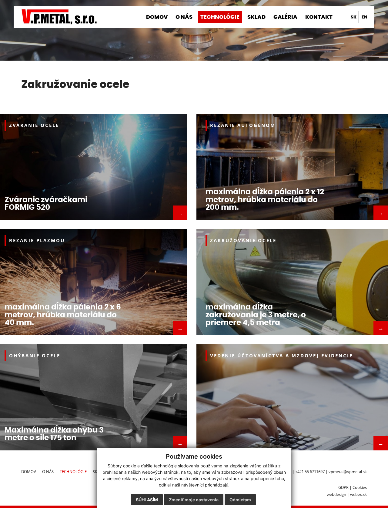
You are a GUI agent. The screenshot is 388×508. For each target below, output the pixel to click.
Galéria (285, 17)
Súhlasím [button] (147, 499)
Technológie (219, 17)
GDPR (343, 487)
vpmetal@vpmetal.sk (348, 471)
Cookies (360, 487)
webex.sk (358, 494)
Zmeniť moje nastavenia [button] (194, 499)
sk (353, 17)
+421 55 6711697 (310, 471)
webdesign (336, 494)
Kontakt (319, 17)
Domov (157, 17)
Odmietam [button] (240, 499)
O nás (184, 17)
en (364, 17)
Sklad (256, 17)
